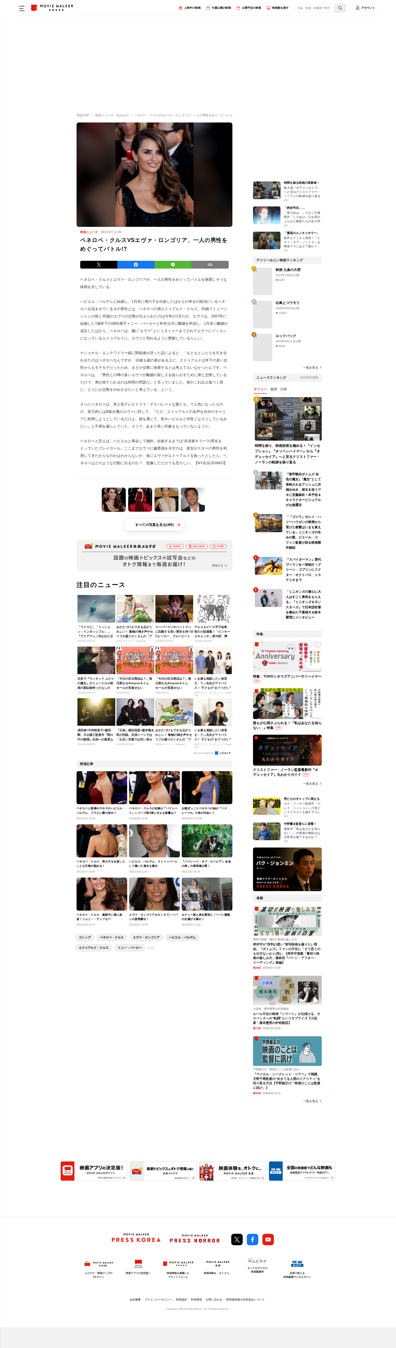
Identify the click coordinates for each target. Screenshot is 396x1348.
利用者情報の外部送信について (245, 1299)
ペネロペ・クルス (112, 937)
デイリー (260, 389)
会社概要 (135, 1299)
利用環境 (196, 1299)
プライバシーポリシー (158, 1299)
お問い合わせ (214, 1299)
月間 (283, 389)
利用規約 (181, 1299)
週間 (273, 389)
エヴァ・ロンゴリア (146, 937)
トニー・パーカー (130, 947)
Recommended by (203, 753)
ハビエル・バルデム (182, 937)
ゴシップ (85, 937)
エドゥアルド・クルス (94, 947)
